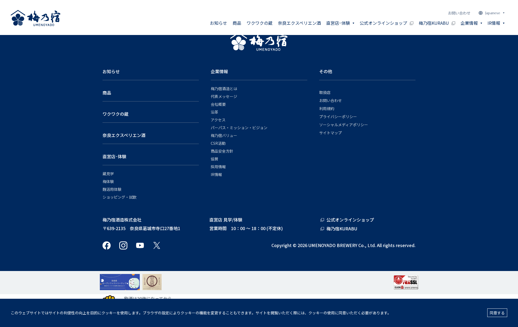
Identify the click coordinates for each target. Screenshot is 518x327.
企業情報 (219, 71)
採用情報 (218, 166)
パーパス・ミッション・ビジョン (239, 127)
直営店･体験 (114, 156)
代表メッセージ (224, 96)
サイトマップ (330, 132)
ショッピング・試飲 (120, 197)
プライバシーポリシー (338, 116)
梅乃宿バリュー (224, 135)
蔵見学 (108, 173)
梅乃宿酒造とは (224, 88)
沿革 (214, 112)
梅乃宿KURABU (434, 23)
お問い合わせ (459, 13)
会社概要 (218, 104)
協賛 (214, 158)
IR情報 (216, 174)
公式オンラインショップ (383, 23)
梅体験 (108, 181)
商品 (237, 23)
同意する (497, 312)
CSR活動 (218, 143)
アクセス (218, 119)
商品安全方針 (222, 151)
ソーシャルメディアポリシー (343, 124)
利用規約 (326, 108)
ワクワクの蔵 (259, 23)
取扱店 (324, 92)
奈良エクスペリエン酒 (299, 23)
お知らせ (218, 23)
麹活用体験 (112, 189)
